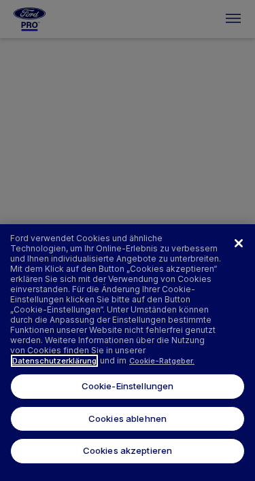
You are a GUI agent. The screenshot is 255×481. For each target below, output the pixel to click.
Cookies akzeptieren (127, 450)
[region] (127, 352)
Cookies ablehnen (127, 418)
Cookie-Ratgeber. (161, 361)
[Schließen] (239, 243)
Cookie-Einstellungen (128, 385)
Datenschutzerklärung (54, 361)
